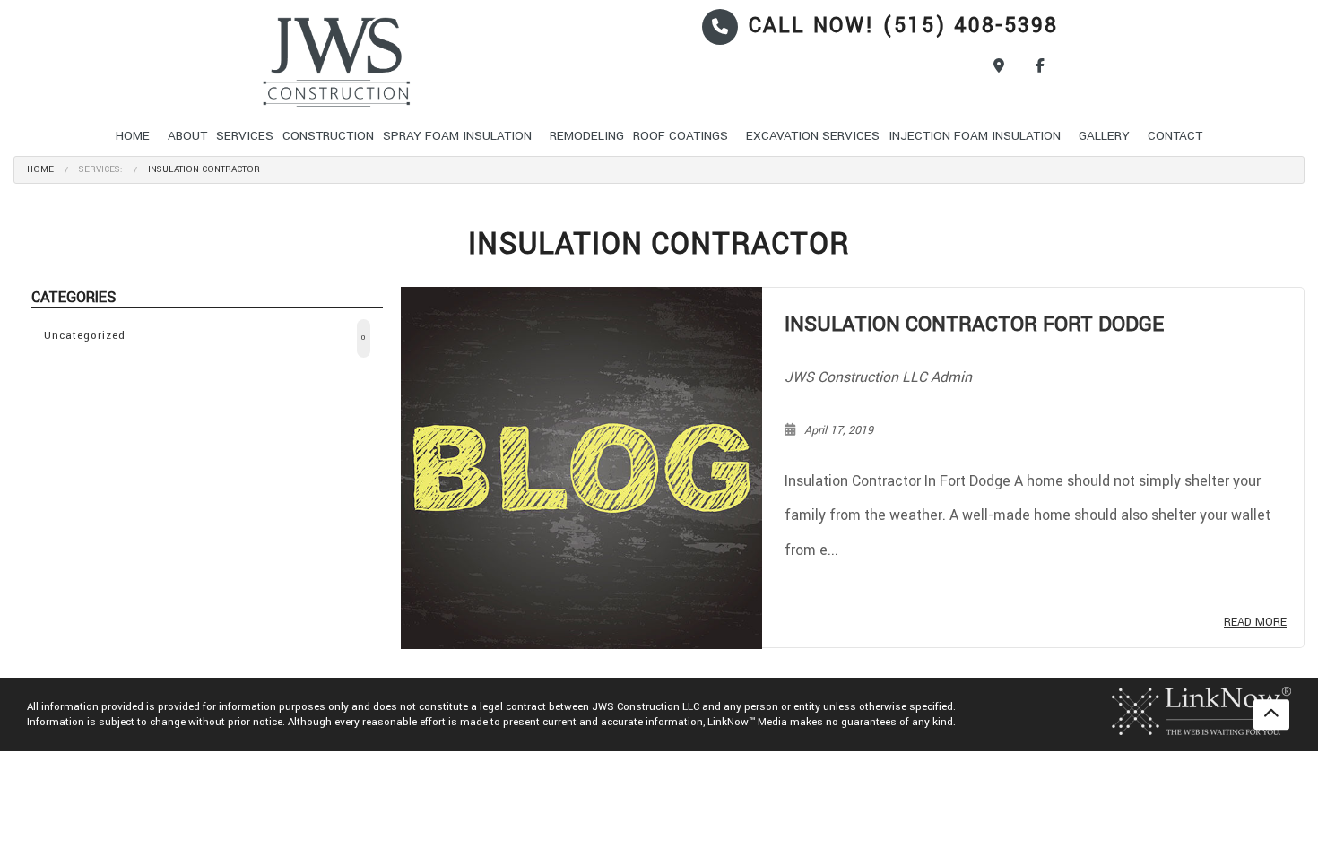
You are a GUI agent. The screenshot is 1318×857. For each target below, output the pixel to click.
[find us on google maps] (999, 66)
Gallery (1104, 135)
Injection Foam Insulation (975, 135)
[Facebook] (1040, 66)
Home (133, 135)
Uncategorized (205, 335)
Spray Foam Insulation (457, 135)
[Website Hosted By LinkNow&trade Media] (1201, 710)
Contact (1175, 135)
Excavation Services (813, 135)
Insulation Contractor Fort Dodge (974, 324)
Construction (328, 135)
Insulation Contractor (204, 169)
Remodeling (587, 135)
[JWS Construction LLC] (375, 63)
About (187, 135)
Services (244, 135)
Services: (101, 169)
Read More (1255, 622)
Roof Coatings (680, 135)
